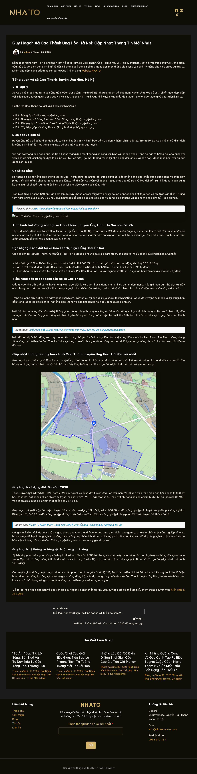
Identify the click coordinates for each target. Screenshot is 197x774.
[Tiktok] (177, 14)
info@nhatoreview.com (163, 729)
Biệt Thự (133, 670)
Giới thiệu (18, 714)
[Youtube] (181, 10)
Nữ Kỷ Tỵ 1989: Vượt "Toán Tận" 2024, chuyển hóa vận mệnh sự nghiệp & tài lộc (75, 524)
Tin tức (29, 678)
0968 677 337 (157, 739)
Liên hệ (16, 727)
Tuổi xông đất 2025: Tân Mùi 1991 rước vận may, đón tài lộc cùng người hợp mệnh (77, 329)
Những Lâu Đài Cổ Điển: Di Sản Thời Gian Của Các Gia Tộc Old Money (118, 657)
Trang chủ (18, 710)
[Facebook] (176, 10)
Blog (43, 674)
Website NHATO (91, 70)
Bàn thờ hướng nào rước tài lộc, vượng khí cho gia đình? (66, 208)
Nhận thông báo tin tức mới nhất (90, 724)
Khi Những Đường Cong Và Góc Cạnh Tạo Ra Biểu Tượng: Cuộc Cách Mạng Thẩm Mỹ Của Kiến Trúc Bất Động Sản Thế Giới (163, 661)
